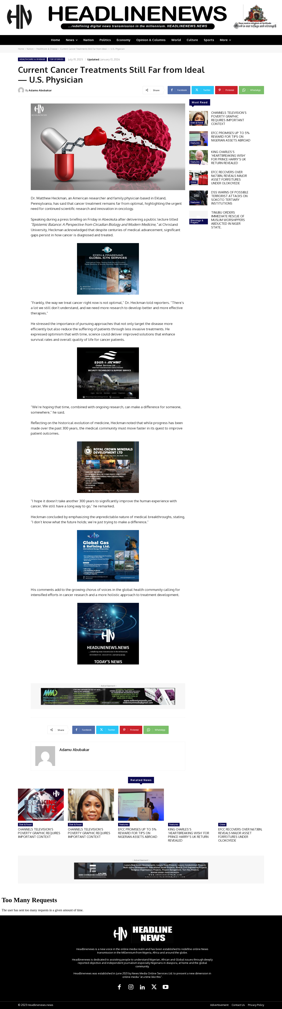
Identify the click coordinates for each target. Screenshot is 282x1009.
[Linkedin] (142, 987)
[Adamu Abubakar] (21, 90)
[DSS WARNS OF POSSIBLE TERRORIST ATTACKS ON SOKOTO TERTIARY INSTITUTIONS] (198, 198)
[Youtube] (165, 987)
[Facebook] (119, 987)
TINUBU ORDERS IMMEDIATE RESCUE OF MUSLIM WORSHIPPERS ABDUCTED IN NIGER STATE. (228, 220)
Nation (30, 48)
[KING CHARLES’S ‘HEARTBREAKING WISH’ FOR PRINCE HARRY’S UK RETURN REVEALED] (198, 157)
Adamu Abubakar (40, 90)
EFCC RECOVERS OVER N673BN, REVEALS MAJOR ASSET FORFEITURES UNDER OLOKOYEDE (229, 177)
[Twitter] (154, 987)
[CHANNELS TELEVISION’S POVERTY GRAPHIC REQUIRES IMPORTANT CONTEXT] (198, 118)
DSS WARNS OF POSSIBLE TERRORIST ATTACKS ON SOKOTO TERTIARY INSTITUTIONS (229, 197)
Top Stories (56, 59)
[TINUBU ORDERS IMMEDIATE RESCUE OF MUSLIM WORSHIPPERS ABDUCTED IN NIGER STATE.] (198, 218)
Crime (193, 182)
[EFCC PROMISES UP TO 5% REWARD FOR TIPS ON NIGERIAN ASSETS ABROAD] (198, 138)
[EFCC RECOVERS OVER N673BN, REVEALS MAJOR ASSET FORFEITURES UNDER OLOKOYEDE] (198, 177)
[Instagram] (131, 987)
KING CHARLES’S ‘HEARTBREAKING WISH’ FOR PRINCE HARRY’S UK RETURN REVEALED (228, 157)
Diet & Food (197, 122)
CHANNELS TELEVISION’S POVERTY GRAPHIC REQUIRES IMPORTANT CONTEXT (228, 118)
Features (195, 142)
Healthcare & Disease (46, 48)
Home (21, 48)
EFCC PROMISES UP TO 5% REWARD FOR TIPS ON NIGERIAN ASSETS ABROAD (230, 136)
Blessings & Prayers (197, 221)
